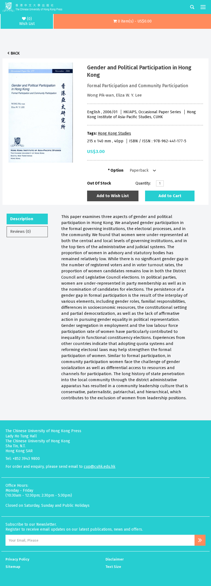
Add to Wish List (113, 195)
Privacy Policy (17, 559)
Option (116, 170)
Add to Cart (170, 195)
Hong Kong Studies (114, 133)
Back (15, 53)
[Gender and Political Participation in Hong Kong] (40, 111)
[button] (132, 21)
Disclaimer (115, 559)
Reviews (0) (20, 231)
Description (21, 218)
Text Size (113, 567)
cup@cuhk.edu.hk (99, 466)
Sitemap (12, 567)
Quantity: (143, 183)
